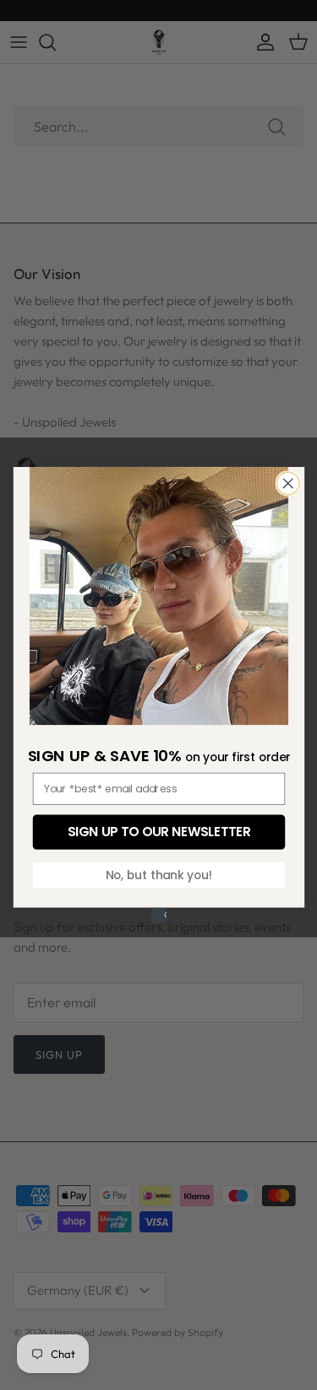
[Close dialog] (287, 483)
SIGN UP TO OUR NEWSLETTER (159, 831)
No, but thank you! (158, 875)
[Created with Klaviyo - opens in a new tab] (158, 915)
